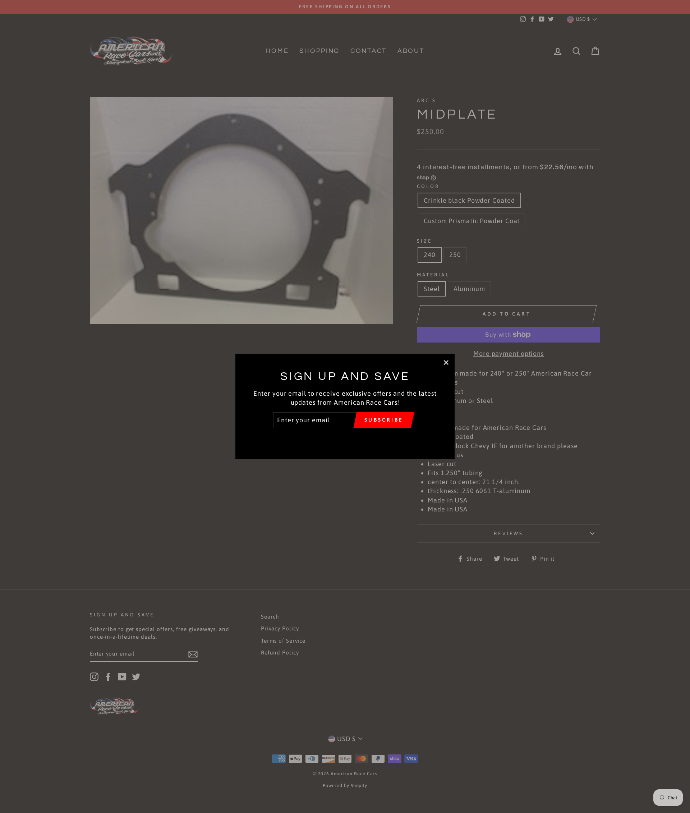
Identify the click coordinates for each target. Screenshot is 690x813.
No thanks (344, 438)
